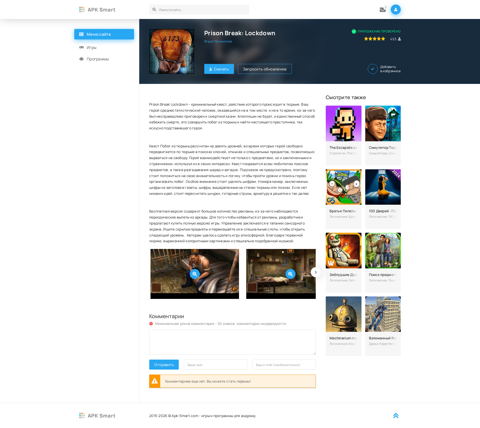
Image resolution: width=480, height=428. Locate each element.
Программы (98, 59)
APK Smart (102, 9)
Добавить (390, 69)
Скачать (221, 69)
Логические (223, 41)
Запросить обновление (265, 69)
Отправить (164, 364)
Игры (208, 41)
